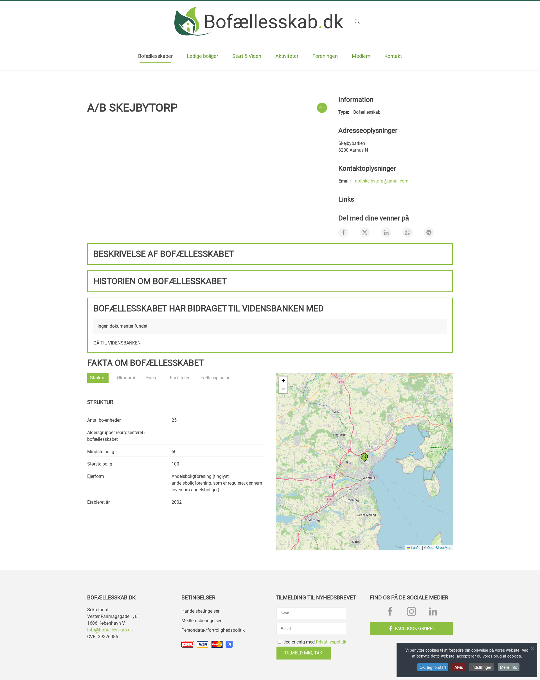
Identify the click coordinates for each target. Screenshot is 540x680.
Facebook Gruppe (415, 628)
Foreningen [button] (325, 56)
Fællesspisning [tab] (216, 377)
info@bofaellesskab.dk (110, 630)
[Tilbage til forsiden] (258, 21)
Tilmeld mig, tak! (303, 653)
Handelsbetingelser (200, 611)
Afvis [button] (458, 667)
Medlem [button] (361, 56)
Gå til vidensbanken (117, 343)
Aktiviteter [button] (286, 56)
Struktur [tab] (98, 377)
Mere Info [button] (508, 667)
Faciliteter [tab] (179, 377)
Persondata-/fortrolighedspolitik (213, 630)
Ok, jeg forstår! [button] (433, 667)
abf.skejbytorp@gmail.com (381, 181)
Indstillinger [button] (481, 667)
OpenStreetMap (439, 547)
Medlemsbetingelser (201, 620)
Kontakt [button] (393, 56)
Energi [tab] (152, 377)
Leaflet (415, 547)
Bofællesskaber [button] (155, 56)
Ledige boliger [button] (202, 56)
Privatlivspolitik (331, 642)
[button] (360, 21)
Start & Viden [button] (246, 56)
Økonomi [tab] (126, 377)
